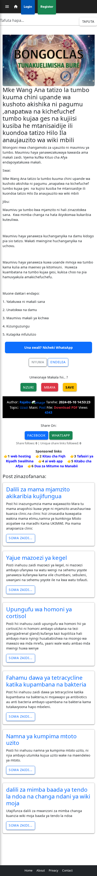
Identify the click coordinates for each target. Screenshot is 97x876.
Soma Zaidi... (20, 538)
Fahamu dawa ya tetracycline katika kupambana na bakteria (46, 681)
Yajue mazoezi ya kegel (36, 557)
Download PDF (66, 407)
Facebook (36, 435)
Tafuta (88, 21)
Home (28, 870)
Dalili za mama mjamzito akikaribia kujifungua (38, 492)
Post (42, 407)
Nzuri (28, 387)
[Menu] (7, 6)
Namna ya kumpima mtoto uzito (41, 739)
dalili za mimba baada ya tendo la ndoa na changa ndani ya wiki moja (48, 796)
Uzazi (24, 407)
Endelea (58, 362)
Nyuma (38, 362)
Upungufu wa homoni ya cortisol (39, 612)
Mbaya (50, 387)
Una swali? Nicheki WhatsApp (48, 347)
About (40, 870)
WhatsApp (61, 435)
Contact (67, 870)
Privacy (53, 870)
